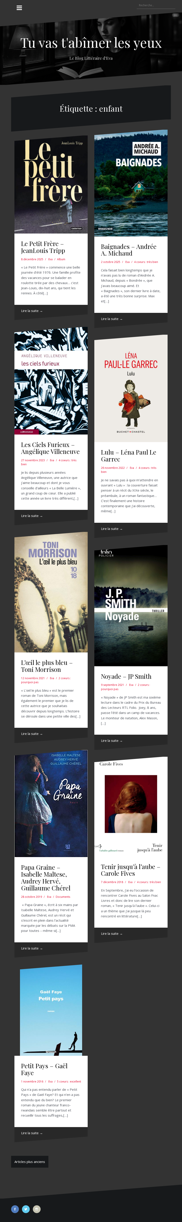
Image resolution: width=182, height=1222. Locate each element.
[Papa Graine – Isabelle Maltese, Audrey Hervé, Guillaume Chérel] (51, 803)
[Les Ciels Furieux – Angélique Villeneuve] (51, 381)
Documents (63, 897)
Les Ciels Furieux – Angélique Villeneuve (50, 447)
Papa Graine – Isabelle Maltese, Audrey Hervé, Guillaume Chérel (45, 877)
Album (61, 259)
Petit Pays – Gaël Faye (44, 1069)
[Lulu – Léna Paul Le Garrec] (131, 388)
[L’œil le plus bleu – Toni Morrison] (51, 592)
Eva (50, 259)
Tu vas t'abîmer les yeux (91, 42)
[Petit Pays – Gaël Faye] (51, 1010)
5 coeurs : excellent (69, 1081)
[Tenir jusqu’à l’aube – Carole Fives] (131, 807)
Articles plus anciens (29, 1161)
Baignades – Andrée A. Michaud (128, 249)
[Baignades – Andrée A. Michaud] (131, 183)
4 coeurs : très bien (146, 262)
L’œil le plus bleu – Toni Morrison (47, 665)
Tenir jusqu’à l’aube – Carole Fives (130, 870)
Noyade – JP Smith (126, 676)
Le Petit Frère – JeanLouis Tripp (43, 246)
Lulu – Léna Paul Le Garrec (128, 455)
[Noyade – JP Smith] (131, 605)
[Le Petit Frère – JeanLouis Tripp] (51, 184)
